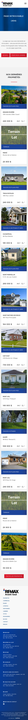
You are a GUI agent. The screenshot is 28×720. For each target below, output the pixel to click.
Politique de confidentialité (14, 714)
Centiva (17, 718)
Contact (5, 621)
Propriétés (6, 598)
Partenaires (6, 608)
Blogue (5, 619)
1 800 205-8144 (10, 657)
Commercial (6, 600)
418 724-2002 (9, 637)
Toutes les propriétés (14, 576)
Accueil (5, 55)
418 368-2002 (9, 695)
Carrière (5, 611)
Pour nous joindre (18, 55)
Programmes (6, 616)
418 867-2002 (9, 647)
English (5, 624)
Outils (5, 613)
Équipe (5, 603)
